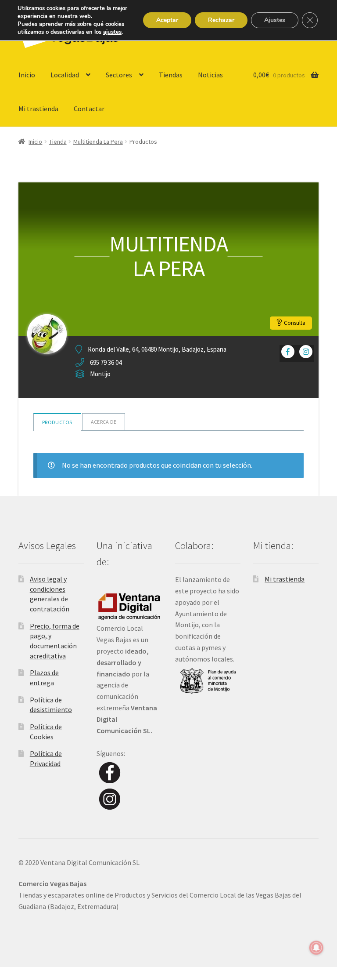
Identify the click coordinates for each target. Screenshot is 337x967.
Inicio (26, 74)
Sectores (119, 74)
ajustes (112, 32)
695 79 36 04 (106, 362)
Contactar (89, 108)
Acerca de (104, 421)
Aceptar (167, 20)
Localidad (64, 74)
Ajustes (274, 20)
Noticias (210, 74)
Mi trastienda (38, 108)
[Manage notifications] (316, 948)
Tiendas (171, 74)
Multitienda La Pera (98, 141)
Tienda (58, 141)
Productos (57, 422)
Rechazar (221, 20)
